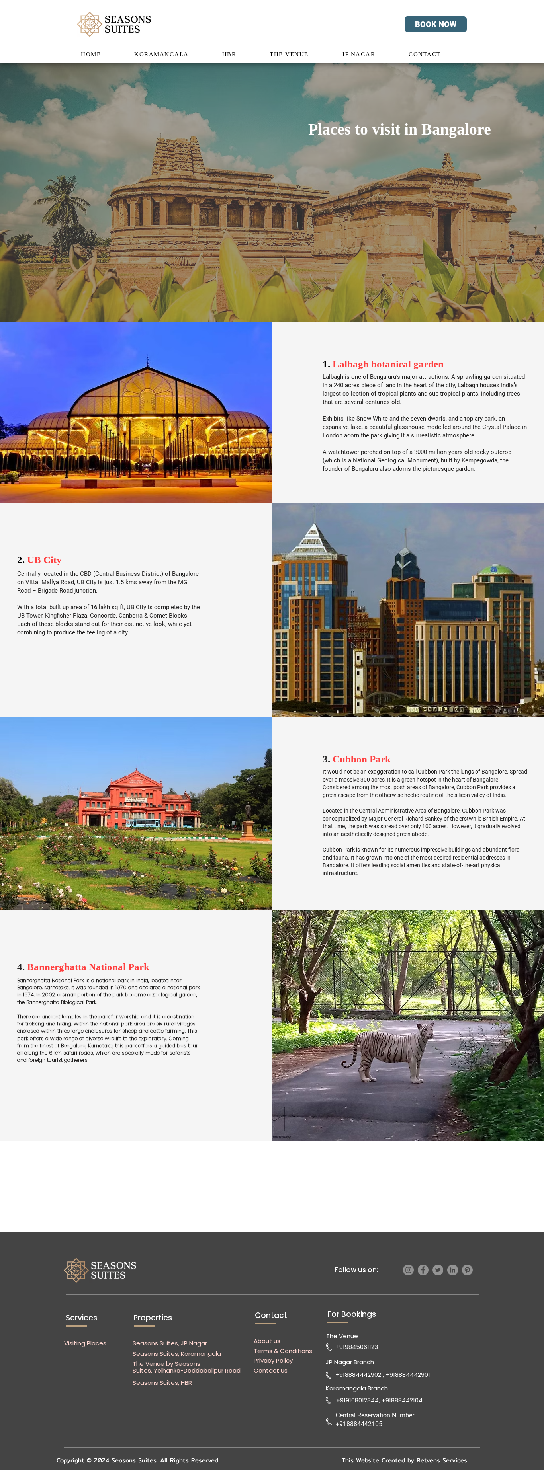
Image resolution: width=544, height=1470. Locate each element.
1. (328, 364)
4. (83, 966)
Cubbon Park (363, 759)
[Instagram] (408, 1270)
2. (22, 559)
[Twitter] (437, 1270)
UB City (44, 559)
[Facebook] (423, 1270)
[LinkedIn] (452, 1270)
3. (328, 759)
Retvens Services (442, 1460)
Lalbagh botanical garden (388, 364)
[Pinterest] (467, 1270)
